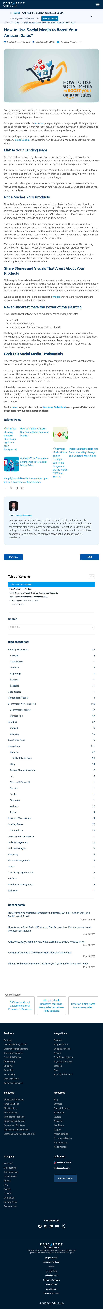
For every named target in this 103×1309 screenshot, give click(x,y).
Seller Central (22, 139)
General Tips (76, 42)
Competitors (16, 830)
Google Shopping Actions (23, 770)
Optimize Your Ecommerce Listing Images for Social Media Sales (34, 462)
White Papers (60, 1147)
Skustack (14, 685)
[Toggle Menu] (97, 4)
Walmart (14, 806)
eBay (12, 764)
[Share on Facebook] (6, 488)
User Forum (59, 1125)
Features (12, 722)
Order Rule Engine (17, 848)
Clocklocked (16, 661)
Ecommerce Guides (63, 1138)
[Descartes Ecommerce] (51, 1246)
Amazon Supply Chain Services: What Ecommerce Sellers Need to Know (46, 941)
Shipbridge (15, 673)
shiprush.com (51, 1284)
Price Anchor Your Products (20, 589)
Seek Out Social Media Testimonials (23, 601)
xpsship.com (51, 1289)
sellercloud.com (51, 1275)
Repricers (58, 1066)
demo (15, 407)
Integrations (14, 746)
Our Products (10, 1168)
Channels (58, 1040)
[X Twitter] (63, 1226)
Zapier (13, 812)
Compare (58, 1104)
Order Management (18, 842)
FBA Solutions (10, 1112)
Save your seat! (50, 18)
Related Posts (17, 604)
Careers (7, 1193)
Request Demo (65, 1178)
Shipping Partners (62, 1048)
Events (7, 1189)
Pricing (7, 1180)
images (56, 296)
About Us (8, 1163)
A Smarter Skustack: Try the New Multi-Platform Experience (39, 952)
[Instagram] (45, 1226)
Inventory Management (19, 818)
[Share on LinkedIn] (22, 488)
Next (89, 557)
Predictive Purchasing (14, 1121)
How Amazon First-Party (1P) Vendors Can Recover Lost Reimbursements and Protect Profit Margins (49, 929)
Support (57, 1129)
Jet (11, 776)
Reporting (13, 854)
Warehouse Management (20, 884)
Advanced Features (13, 1083)
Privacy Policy (10, 1202)
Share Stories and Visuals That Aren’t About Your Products (33, 593)
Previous (13, 557)
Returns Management (19, 860)
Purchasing (9, 1061)
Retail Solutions (11, 1104)
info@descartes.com (61, 1168)
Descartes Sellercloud (54, 407)
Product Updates (61, 1108)
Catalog (14, 728)
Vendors (12, 878)
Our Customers (11, 1172)
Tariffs (11, 866)
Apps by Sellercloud (18, 649)
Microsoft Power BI (20, 782)
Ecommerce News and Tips (22, 703)
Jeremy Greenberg (24, 515)
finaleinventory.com (51, 1280)
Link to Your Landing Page (20, 584)
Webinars (13, 890)
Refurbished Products (14, 1117)
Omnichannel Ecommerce (21, 836)
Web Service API (11, 1078)
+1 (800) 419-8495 (64, 1162)
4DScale (14, 655)
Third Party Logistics (63, 1057)
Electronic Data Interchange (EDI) (19, 1134)
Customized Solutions (14, 1125)
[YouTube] (57, 1226)
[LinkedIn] (51, 1226)
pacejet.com (51, 1271)
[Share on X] (11, 488)
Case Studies (10, 1176)
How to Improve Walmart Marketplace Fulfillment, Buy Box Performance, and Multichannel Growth (49, 914)
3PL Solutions (10, 1108)
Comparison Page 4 (18, 697)
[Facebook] (40, 1226)
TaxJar (13, 794)
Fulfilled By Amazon (22, 758)
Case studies (14, 691)
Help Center (59, 1112)
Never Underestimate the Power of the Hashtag (29, 597)
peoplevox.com (51, 1258)
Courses (57, 1117)
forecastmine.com (51, 1293)
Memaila (14, 667)
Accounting (9, 1074)
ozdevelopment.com (51, 1262)
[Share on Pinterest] (17, 488)
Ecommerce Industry (20, 709)
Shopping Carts (61, 1044)
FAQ (6, 1185)
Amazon (64, 42)
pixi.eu (51, 1266)
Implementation (61, 1134)
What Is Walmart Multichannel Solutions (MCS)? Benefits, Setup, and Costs (48, 963)
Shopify (14, 788)
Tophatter (15, 800)
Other (56, 1070)
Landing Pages (15, 824)
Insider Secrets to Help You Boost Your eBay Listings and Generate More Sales (83, 452)
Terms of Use (10, 1206)
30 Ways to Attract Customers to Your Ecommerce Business (19, 1006)
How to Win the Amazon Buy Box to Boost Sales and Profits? (34, 432)
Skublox (14, 679)
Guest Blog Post (16, 740)
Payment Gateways (63, 1061)
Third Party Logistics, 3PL (21, 872)
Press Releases (61, 1142)
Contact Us (9, 1198)
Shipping (14, 734)
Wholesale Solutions (13, 1099)
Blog (56, 1099)
